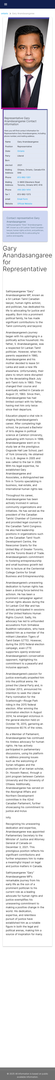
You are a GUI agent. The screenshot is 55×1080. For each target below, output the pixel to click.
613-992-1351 (24, 177)
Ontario (20, 151)
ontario (4, 13)
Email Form (22, 199)
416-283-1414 (24, 189)
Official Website (24, 203)
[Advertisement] (27, 973)
